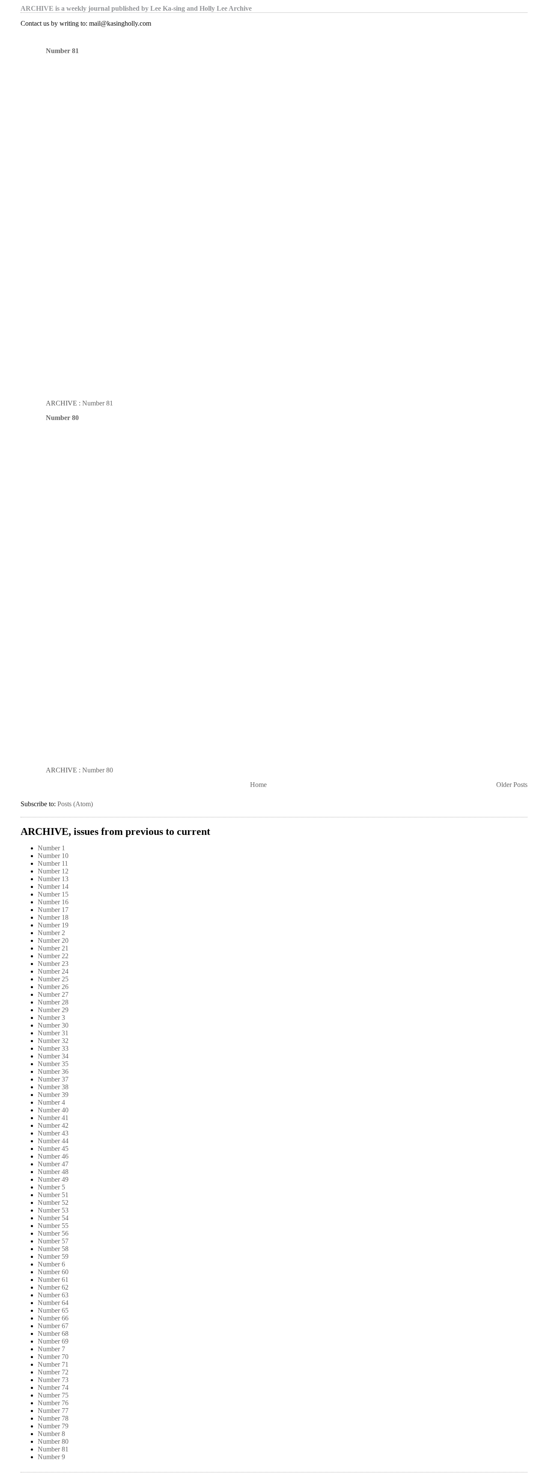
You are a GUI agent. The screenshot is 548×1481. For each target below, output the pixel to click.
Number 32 (53, 1040)
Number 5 (51, 1187)
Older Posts (511, 784)
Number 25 (53, 979)
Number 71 (53, 1364)
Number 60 (53, 1271)
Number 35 (53, 1063)
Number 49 (53, 1179)
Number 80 (62, 417)
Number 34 (53, 1056)
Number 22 (53, 956)
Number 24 (53, 971)
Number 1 (51, 848)
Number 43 (53, 1133)
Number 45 (53, 1148)
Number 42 (53, 1125)
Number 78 (53, 1418)
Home (258, 784)
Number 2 (51, 932)
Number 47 (53, 1164)
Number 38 (53, 1087)
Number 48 (53, 1171)
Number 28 (53, 1002)
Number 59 (53, 1256)
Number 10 (53, 855)
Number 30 (53, 1025)
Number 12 (53, 871)
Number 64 (53, 1302)
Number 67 (53, 1325)
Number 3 (51, 1017)
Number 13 (53, 878)
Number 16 (53, 902)
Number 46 (53, 1156)
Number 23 (53, 963)
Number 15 (53, 894)
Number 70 (53, 1356)
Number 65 (53, 1310)
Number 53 (53, 1210)
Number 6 (51, 1264)
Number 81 (62, 50)
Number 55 (53, 1225)
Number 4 (51, 1102)
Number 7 (51, 1349)
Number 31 (53, 1033)
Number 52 (53, 1202)
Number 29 (53, 1009)
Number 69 (53, 1341)
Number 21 (53, 948)
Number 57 (53, 1241)
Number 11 (53, 863)
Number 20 (53, 940)
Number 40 (53, 1110)
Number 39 (53, 1094)
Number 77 (53, 1410)
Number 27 (53, 994)
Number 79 (53, 1426)
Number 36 (53, 1071)
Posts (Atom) (75, 804)
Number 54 (53, 1218)
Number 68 (53, 1333)
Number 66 (53, 1318)
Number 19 (53, 925)
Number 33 (53, 1048)
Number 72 (53, 1372)
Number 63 (53, 1295)
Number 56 (53, 1233)
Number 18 (53, 917)
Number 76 (53, 1403)
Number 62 (53, 1287)
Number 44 (53, 1140)
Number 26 (53, 986)
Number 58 (53, 1248)
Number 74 (53, 1387)
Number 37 (53, 1079)
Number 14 (53, 886)
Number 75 (53, 1395)
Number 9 (51, 1456)
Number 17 (53, 909)
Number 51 (53, 1194)
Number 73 (53, 1379)
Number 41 (53, 1117)
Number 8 (51, 1433)
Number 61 (53, 1279)
